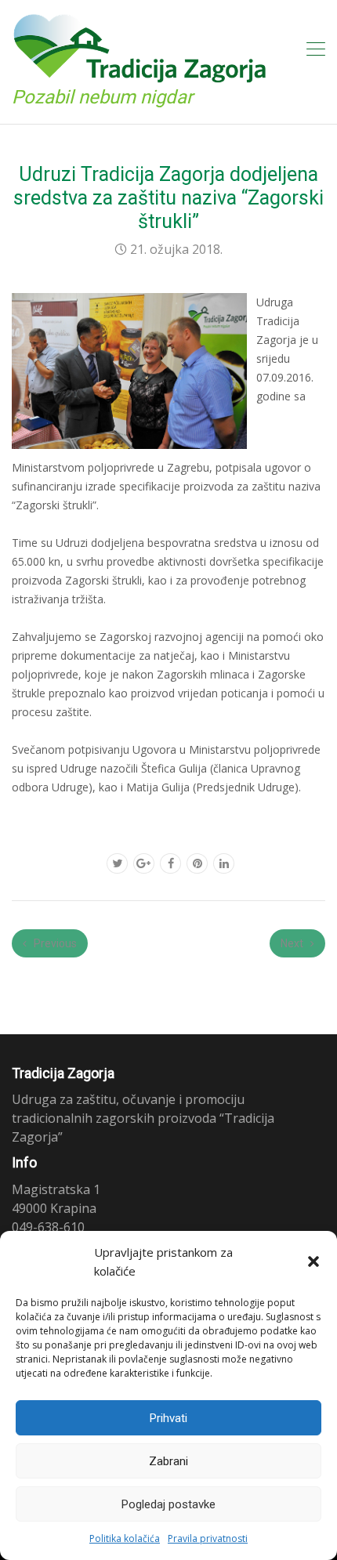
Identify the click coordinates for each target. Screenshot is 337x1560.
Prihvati (168, 1418)
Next (293, 943)
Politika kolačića (124, 1538)
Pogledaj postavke (168, 1504)
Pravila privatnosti (208, 1538)
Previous (54, 943)
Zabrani (168, 1461)
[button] (313, 1261)
